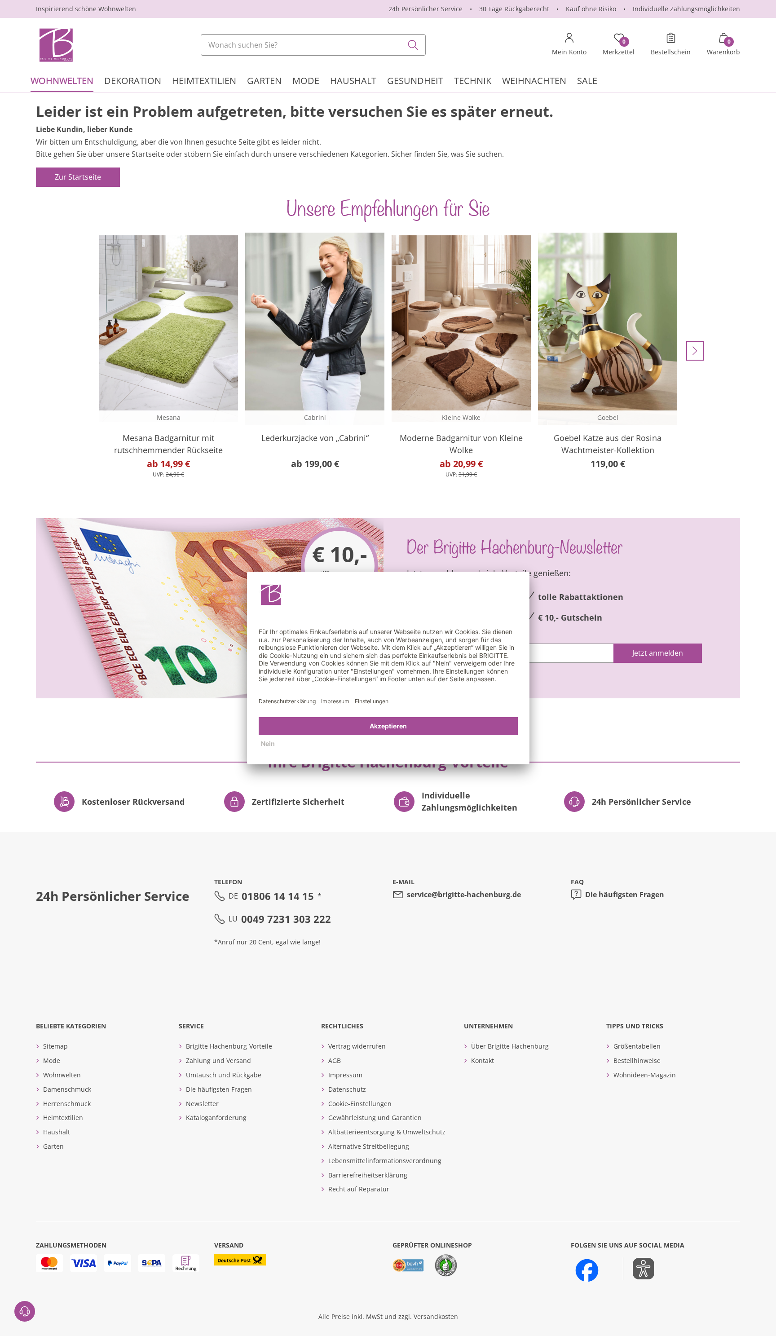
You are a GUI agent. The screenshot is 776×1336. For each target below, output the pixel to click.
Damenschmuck (67, 1089)
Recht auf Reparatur (358, 1189)
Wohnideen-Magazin (644, 1075)
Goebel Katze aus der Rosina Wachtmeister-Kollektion (607, 443)
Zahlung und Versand (218, 1060)
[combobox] (313, 45)
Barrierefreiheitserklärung (367, 1175)
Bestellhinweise (637, 1060)
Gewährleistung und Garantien (375, 1117)
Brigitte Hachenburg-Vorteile (229, 1046)
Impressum (345, 1075)
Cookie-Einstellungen (360, 1103)
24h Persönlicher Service (425, 8)
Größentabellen (637, 1046)
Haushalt (56, 1132)
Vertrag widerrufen (357, 1046)
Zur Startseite (78, 177)
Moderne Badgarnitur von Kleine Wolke (461, 443)
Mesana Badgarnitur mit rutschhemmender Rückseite (168, 443)
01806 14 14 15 (278, 896)
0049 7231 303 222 (286, 919)
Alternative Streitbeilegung (368, 1146)
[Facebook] (587, 1270)
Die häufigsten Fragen (624, 894)
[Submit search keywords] (413, 45)
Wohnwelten (62, 1075)
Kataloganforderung (216, 1117)
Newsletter (202, 1103)
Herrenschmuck (67, 1103)
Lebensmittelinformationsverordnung (384, 1160)
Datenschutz (347, 1089)
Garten (53, 1146)
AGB (334, 1060)
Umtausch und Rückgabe (223, 1075)
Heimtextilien (63, 1117)
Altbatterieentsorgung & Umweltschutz (386, 1132)
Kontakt (482, 1060)
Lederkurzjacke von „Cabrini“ (315, 437)
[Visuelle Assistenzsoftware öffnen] (639, 1268)
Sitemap (55, 1046)
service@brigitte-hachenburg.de (464, 894)
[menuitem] (62, 82)
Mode (51, 1060)
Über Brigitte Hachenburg (510, 1046)
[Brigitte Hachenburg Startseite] (55, 44)
